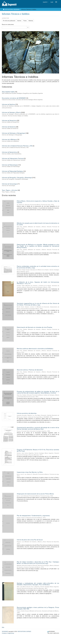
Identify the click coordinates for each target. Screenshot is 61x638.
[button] (45, 2)
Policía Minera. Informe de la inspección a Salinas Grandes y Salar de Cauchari (38, 201)
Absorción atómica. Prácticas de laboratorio (30, 370)
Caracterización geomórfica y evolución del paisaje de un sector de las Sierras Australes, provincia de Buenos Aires (38, 428)
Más (3, 627)
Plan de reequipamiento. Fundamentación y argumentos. (33, 515)
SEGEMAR (5, 631)
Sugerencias (11, 633)
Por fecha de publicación (9, 20)
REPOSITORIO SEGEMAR (12, 9)
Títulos (25, 20)
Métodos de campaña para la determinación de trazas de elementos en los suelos (38, 223)
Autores (19, 20)
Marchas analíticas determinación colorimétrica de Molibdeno (35, 348)
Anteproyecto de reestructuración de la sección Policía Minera (35, 494)
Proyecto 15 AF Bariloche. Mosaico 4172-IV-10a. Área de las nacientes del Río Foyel (38, 450)
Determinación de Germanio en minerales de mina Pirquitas (34, 327)
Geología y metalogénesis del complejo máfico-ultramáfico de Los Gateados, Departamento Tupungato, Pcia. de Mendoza (38, 584)
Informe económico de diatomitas (27, 413)
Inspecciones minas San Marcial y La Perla (29, 472)
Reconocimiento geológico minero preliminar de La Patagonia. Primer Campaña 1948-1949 (38, 608)
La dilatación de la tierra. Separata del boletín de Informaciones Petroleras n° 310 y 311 (38, 282)
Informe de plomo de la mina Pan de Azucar (30, 540)
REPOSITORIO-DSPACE (24, 631)
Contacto (4, 633)
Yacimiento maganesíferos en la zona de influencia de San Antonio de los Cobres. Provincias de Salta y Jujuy (38, 304)
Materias (31, 20)
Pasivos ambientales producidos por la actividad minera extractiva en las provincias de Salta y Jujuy (38, 267)
